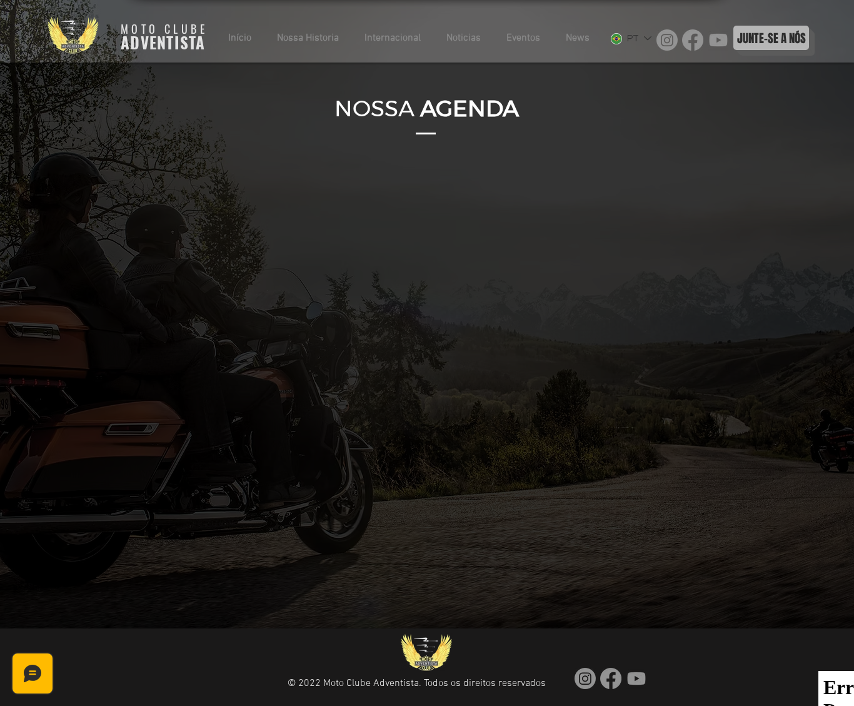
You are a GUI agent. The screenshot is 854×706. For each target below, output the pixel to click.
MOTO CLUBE (164, 29)
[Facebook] (692, 40)
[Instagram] (667, 40)
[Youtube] (718, 40)
